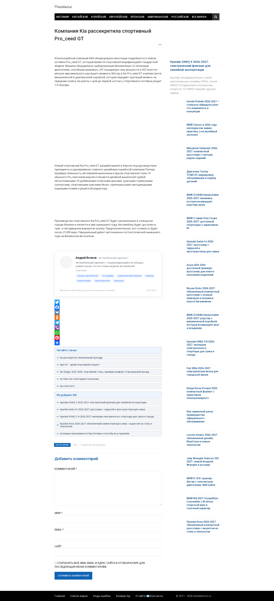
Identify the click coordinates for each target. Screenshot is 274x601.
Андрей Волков (86, 257)
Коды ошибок (102, 596)
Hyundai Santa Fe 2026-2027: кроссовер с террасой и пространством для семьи (102, 409)
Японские (137, 17)
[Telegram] (108, 322)
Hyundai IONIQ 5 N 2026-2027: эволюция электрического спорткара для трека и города (107, 416)
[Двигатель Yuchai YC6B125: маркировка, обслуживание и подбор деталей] (177, 172)
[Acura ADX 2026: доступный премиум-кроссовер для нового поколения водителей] (177, 265)
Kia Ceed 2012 (67, 386)
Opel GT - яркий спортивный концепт (80, 364)
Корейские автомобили (93, 444)
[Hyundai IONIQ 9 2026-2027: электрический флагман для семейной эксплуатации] (194, 40)
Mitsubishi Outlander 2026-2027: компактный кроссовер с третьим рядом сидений (202, 153)
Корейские (98, 17)
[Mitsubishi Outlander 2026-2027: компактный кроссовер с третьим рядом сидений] (177, 149)
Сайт (58, 546)
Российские (180, 17)
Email (59, 529)
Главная (60, 596)
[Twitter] (108, 302)
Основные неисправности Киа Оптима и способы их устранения (94, 433)
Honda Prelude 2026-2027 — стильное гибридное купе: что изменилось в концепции (203, 106)
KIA (75, 444)
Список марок (79, 596)
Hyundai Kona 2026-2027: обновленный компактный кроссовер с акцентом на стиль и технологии (106, 425)
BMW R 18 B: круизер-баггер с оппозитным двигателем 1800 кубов (201, 481)
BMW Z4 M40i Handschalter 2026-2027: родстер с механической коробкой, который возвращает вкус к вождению (203, 321)
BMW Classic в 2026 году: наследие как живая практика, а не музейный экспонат (202, 129)
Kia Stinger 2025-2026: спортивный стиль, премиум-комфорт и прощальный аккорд (104, 371)
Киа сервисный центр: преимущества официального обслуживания (200, 416)
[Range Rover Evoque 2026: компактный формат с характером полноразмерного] (177, 389)
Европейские (118, 17)
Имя (58, 513)
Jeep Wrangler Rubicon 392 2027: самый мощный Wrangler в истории (203, 461)
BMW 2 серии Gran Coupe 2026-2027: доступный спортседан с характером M (202, 223)
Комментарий (66, 469)
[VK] (108, 312)
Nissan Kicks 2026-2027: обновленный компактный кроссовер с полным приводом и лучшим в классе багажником (203, 295)
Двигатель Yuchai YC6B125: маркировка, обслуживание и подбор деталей (201, 176)
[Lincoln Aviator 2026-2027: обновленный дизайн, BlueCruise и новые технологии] (177, 435)
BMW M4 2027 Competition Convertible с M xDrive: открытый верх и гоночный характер (202, 503)
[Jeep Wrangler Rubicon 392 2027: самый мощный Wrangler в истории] (177, 459)
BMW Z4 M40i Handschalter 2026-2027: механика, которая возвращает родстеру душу (203, 199)
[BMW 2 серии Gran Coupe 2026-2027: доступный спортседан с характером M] (177, 219)
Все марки (199, 17)
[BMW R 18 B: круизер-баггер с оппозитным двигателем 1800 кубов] (177, 479)
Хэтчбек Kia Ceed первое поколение (79, 378)
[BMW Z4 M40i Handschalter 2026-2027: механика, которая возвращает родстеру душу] (177, 195)
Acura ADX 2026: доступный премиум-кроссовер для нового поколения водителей (200, 269)
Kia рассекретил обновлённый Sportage (81, 357)
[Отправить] (108, 342)
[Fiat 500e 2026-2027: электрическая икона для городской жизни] (177, 369)
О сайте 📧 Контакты (149, 596)
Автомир (62, 17)
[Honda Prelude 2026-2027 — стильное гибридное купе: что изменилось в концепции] (177, 102)
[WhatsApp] (108, 332)
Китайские (80, 17)
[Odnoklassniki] (108, 317)
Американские (158, 17)
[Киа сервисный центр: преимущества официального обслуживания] (177, 412)
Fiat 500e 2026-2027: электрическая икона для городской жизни (202, 371)
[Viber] (108, 327)
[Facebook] (108, 307)
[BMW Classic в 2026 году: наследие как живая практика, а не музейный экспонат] (177, 125)
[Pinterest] (108, 337)
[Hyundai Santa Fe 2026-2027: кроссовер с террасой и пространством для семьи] (177, 242)
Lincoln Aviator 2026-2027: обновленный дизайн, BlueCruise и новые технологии (202, 439)
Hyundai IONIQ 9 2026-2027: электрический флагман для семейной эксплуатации (103, 402)
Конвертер (123, 596)
